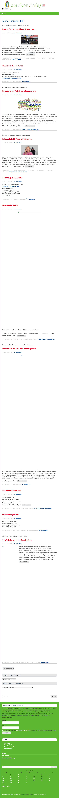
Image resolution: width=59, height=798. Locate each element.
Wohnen (10, 59)
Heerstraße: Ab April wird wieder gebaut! (19, 349)
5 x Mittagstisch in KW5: (12, 178)
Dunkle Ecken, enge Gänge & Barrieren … (19, 29)
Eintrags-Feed (8, 745)
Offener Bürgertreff (10, 515)
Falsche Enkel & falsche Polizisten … (17, 139)
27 (49, 781)
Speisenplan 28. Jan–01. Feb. (10, 186)
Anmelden (7, 743)
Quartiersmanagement (30, 58)
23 (18, 781)
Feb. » (8, 786)
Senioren (50, 170)
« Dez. (4, 786)
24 (26, 781)
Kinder (22, 662)
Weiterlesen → (31, 54)
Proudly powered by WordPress (11, 794)
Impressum (5, 755)
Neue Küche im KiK (10, 205)
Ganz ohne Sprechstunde (12, 66)
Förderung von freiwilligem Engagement (19, 91)
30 (18, 783)
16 (18, 779)
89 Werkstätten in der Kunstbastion (16, 540)
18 (34, 779)
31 (26, 783)
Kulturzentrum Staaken (27, 508)
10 (26, 777)
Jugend (16, 339)
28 (3, 783)
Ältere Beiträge (10, 668)
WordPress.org (8, 748)
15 (11, 779)
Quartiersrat (42, 58)
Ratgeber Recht (41, 170)
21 (3, 781)
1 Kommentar (17, 59)
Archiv (4, 753)
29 (11, 783)
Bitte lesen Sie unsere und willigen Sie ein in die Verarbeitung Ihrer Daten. (30, 730)
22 (11, 781)
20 (49, 779)
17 (26, 779)
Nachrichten (17, 58)
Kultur (16, 508)
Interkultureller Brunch (11, 491)
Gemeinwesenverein (19, 170)
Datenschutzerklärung (22, 730)
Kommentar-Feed (9, 747)
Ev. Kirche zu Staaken (20, 199)
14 (3, 779)
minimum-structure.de (40, 794)
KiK (21, 339)
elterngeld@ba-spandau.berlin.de (11, 78)
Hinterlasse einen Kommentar (31, 129)
